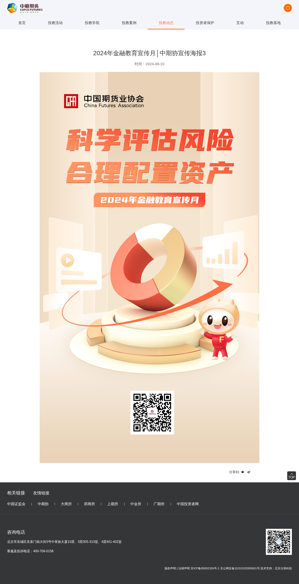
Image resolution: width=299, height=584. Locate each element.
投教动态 (166, 23)
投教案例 (129, 23)
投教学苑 (92, 23)
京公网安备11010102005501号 (240, 568)
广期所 (159, 504)
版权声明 (170, 568)
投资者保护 (205, 23)
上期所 (112, 504)
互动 (240, 23)
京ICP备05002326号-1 (205, 568)
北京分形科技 (283, 568)
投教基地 (273, 23)
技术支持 (266, 568)
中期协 (43, 504)
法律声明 (184, 568)
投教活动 (55, 23)
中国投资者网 (188, 504)
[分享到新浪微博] (249, 472)
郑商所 (89, 504)
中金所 (135, 504)
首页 (22, 23)
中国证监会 (16, 504)
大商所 (66, 504)
